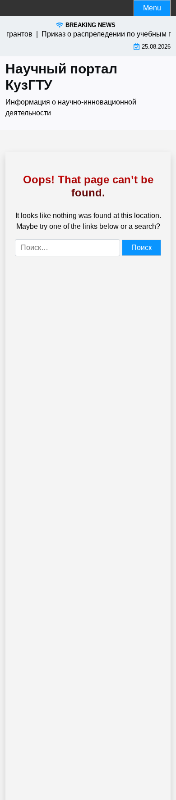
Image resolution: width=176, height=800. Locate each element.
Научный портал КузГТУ (61, 76)
